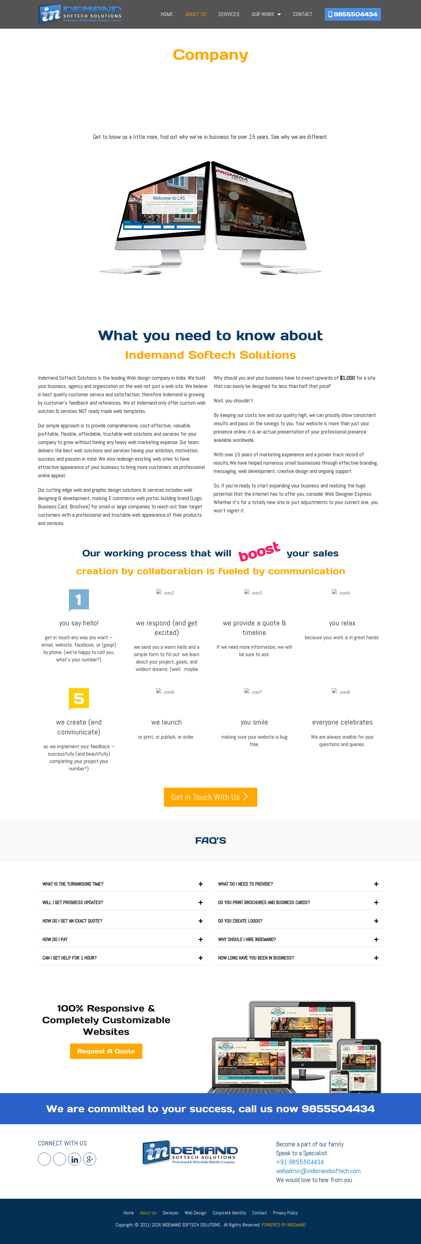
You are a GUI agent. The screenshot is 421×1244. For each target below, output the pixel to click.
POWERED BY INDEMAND (284, 1225)
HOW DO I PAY (55, 939)
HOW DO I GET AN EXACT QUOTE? (72, 921)
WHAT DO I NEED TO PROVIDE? (245, 884)
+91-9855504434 (300, 1162)
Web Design (195, 1213)
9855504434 (338, 1108)
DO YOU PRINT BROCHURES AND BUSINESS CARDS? (264, 902)
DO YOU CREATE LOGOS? (240, 921)
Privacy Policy (285, 1213)
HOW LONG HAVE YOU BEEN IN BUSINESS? (256, 958)
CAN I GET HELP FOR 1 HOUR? (70, 958)
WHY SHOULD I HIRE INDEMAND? (247, 939)
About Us (196, 14)
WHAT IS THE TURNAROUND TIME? (73, 884)
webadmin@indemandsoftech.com (318, 1171)
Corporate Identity (229, 1213)
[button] (122, 884)
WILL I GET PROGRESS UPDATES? (73, 902)
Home (167, 14)
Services (229, 14)
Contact (303, 14)
